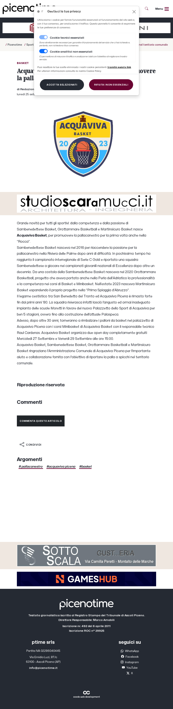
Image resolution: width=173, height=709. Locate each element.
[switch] (43, 51)
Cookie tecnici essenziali (67, 38)
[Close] (134, 11)
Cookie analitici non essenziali (71, 51)
